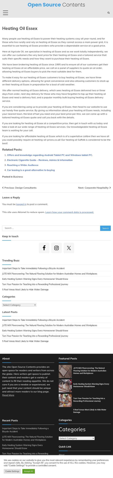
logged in (21, 204)
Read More (8, 395)
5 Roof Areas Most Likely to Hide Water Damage (25, 289)
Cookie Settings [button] (12, 471)
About (61, 454)
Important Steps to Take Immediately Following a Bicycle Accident (33, 268)
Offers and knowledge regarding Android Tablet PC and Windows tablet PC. (50, 155)
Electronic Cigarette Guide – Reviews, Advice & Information (40, 160)
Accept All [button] (28, 471)
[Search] (108, 13)
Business (18, 176)
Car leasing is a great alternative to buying (31, 170)
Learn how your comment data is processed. (69, 212)
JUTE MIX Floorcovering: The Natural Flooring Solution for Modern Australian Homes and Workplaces (49, 273)
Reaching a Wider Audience (22, 165)
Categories (72, 429)
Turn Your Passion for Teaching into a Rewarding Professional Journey (35, 284)
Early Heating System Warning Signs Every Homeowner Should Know (35, 279)
